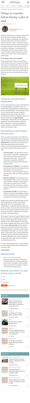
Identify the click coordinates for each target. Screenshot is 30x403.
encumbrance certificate (11, 171)
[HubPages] (15, 2)
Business (20, 5)
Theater (11, 328)
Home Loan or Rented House (12, 257)
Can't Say (6, 282)
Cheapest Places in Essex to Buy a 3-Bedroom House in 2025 (17, 360)
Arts (2, 5)
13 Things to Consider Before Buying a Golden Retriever (16, 342)
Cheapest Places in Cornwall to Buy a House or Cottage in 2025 (17, 371)
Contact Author (12, 30)
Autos (7, 5)
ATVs (10, 319)
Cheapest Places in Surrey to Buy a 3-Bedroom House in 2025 (17, 381)
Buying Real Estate (15, 357)
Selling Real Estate (15, 299)
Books (13, 5)
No (4, 279)
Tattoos (11, 311)
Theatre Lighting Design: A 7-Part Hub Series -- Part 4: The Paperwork (17, 332)
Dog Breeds (12, 338)
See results (11, 285)
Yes (4, 277)
